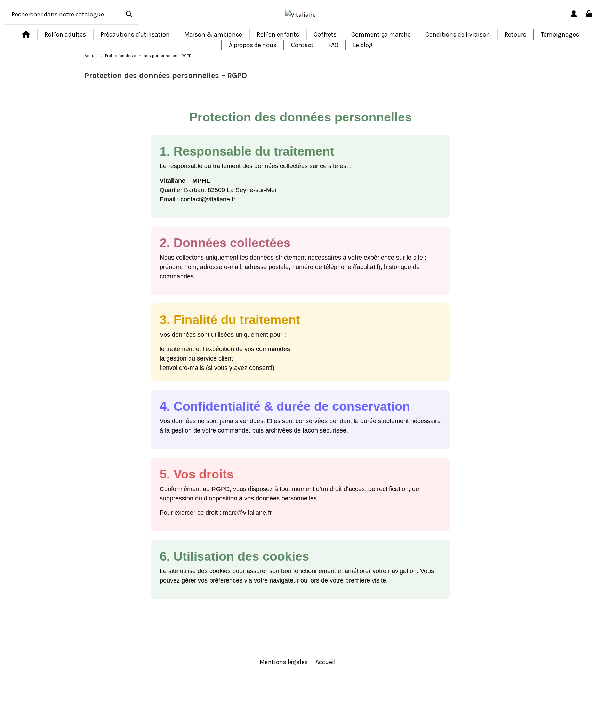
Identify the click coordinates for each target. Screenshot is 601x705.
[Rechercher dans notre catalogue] (129, 15)
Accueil (325, 662)
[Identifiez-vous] (574, 14)
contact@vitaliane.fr (208, 199)
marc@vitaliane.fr (247, 512)
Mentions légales (283, 662)
